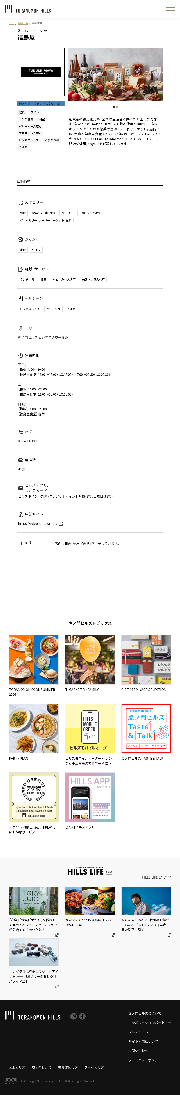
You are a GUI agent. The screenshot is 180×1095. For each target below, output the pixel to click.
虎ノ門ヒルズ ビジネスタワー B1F (43, 337)
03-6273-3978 (28, 441)
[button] (170, 9)
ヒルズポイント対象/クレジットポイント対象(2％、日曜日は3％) (65, 496)
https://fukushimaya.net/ (37, 523)
